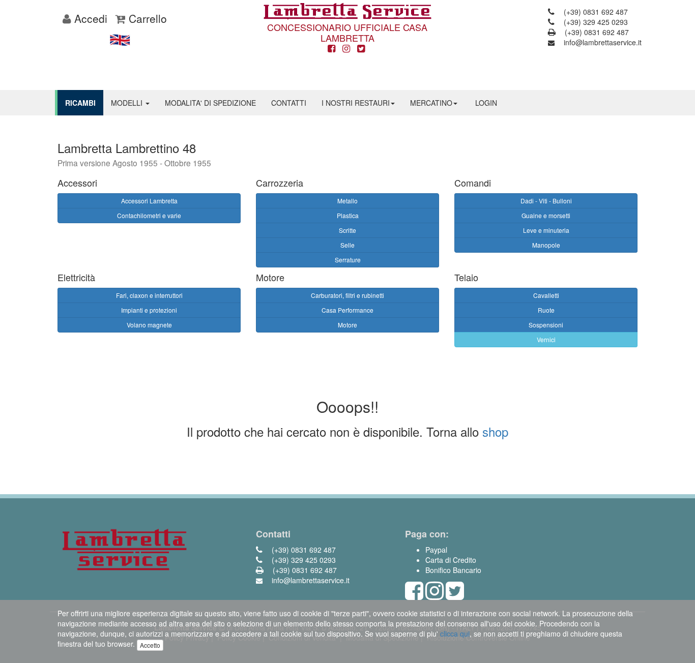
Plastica (348, 215)
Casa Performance (347, 310)
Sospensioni (546, 324)
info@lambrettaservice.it (602, 42)
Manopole (546, 244)
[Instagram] (346, 49)
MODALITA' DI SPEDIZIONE (210, 103)
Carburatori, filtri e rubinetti (347, 295)
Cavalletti (546, 295)
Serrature (348, 259)
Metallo (347, 200)
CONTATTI (288, 103)
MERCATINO (431, 103)
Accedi (89, 18)
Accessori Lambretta (149, 200)
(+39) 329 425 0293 (595, 22)
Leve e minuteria (546, 230)
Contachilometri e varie (149, 215)
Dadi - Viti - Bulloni (546, 200)
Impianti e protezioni (149, 310)
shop (495, 431)
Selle (347, 244)
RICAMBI (80, 103)
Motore (347, 324)
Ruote (546, 310)
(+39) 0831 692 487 (595, 12)
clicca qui (455, 633)
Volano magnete (149, 324)
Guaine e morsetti (546, 215)
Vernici (546, 339)
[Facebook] (331, 49)
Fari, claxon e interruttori (149, 295)
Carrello (146, 18)
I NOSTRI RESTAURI (356, 103)
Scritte (347, 230)
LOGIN (486, 103)
